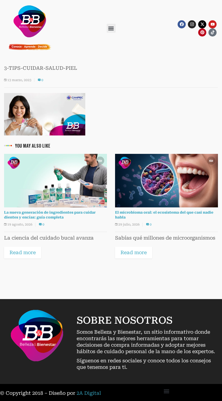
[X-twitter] (202, 24)
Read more (22, 252)
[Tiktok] (212, 32)
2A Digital (89, 393)
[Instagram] (192, 24)
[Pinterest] (202, 32)
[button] (111, 28)
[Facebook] (182, 24)
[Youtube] (212, 24)
